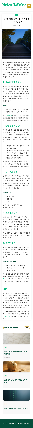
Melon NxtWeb (14, 4)
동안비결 (9, 116)
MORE (26, 327)
